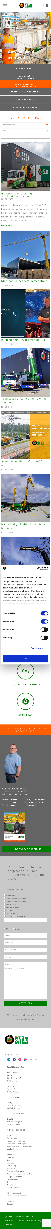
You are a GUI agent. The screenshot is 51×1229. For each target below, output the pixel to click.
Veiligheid (10, 1184)
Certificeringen (12, 1179)
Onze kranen (12, 1182)
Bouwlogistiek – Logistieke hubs (25, 85)
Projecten (10, 1157)
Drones (9, 910)
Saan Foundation (13, 1187)
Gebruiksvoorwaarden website (19, 1220)
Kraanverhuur (25, 68)
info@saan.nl (31, 805)
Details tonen (37, 648)
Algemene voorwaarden (16, 1195)
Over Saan (11, 1163)
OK (25, 658)
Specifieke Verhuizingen (25, 92)
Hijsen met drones (25, 108)
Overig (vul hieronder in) (16, 916)
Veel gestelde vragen (15, 1171)
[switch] (44, 621)
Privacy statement (14, 1193)
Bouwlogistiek (11, 904)
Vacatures (11, 1201)
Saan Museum (12, 913)
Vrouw (17, 929)
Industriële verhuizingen (25, 77)
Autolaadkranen (26, 100)
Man (8, 929)
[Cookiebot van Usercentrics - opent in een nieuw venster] (36, 568)
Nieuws (10, 1154)
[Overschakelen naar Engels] (25, 1059)
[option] (25, 38)
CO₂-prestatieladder (14, 1176)
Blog (8, 1160)
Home (9, 1135)
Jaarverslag (11, 1165)
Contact (10, 1204)
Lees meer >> (6, 225)
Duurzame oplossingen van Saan (20, 1174)
